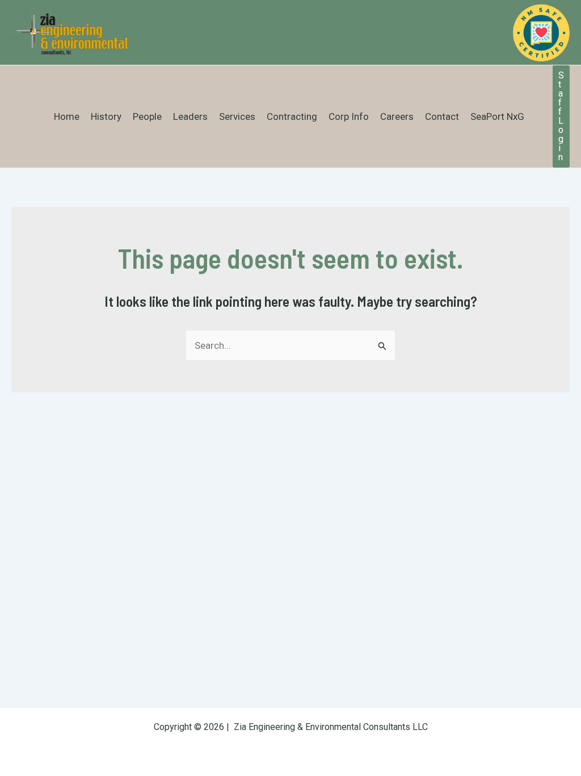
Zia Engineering (182, 32)
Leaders (190, 116)
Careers (397, 116)
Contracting (292, 116)
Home (66, 116)
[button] (561, 116)
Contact (442, 116)
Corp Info (349, 116)
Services (237, 116)
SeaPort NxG (497, 116)
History (106, 116)
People (147, 116)
